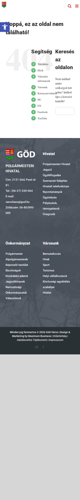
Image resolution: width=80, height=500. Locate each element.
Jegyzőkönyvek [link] (15, 281)
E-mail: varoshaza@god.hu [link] (17, 199)
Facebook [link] (43, 112)
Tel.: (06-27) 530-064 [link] (19, 190)
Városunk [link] (42, 87)
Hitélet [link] (47, 292)
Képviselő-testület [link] (17, 265)
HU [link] (39, 99)
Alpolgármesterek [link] (17, 259)
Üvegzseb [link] (49, 214)
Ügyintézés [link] (50, 197)
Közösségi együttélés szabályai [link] (56, 284)
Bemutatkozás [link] (52, 253)
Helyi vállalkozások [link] (55, 276)
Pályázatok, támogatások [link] (51, 205)
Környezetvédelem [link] (47, 93)
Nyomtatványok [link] (52, 192)
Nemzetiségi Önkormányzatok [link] (16, 289)
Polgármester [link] (14, 253)
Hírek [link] (41, 70)
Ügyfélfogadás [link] (52, 175)
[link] (5, 27)
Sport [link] (46, 265)
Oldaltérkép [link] (60, 336)
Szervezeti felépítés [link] (55, 180)
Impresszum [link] (56, 339)
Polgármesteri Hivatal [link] (56, 164)
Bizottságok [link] (13, 270)
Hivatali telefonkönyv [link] (56, 186)
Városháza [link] (43, 64)
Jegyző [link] (47, 169)
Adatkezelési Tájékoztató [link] (32, 339)
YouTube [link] (42, 118)
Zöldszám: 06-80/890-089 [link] (20, 210)
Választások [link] (13, 298)
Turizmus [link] (48, 270)
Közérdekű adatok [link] (17, 276)
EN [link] (39, 105)
